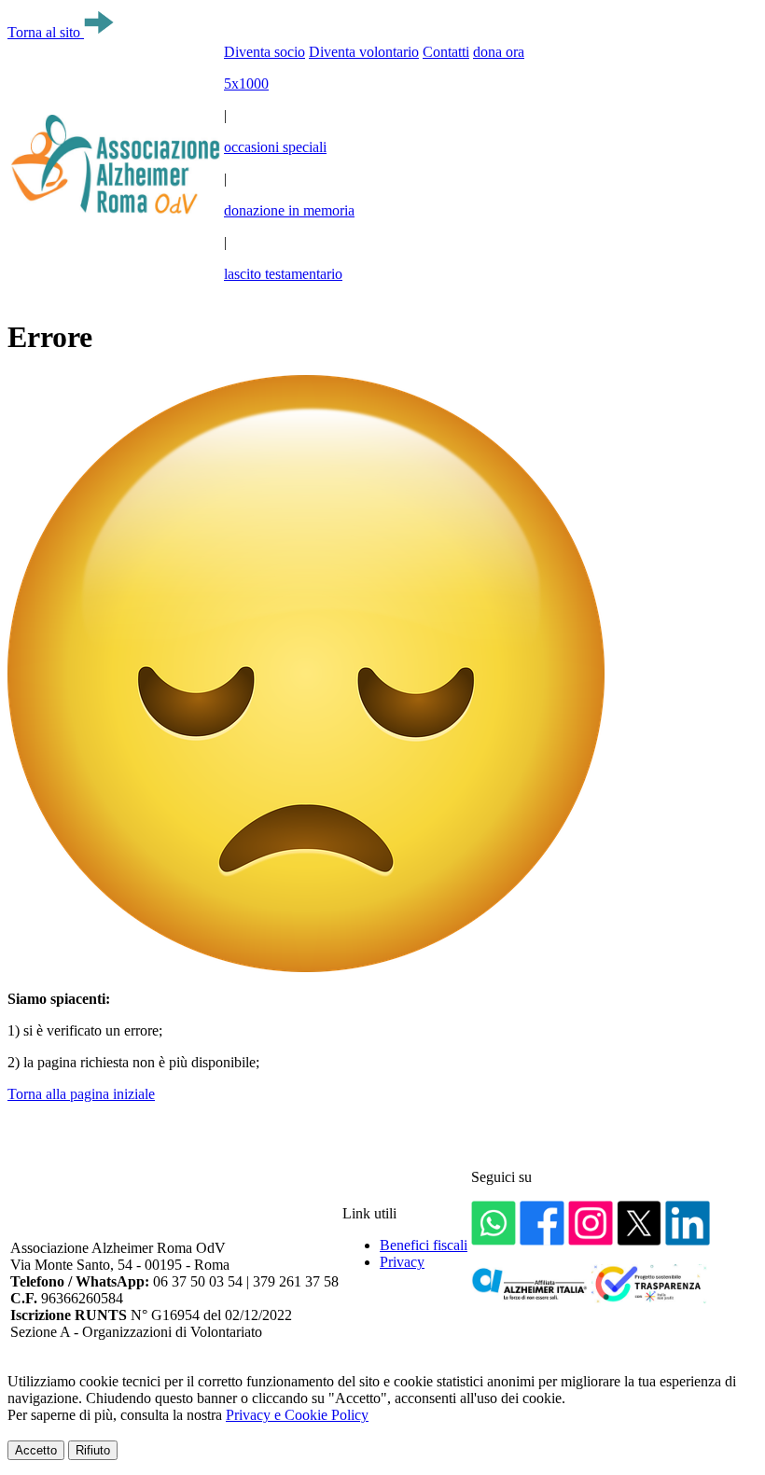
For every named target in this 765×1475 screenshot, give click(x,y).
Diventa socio (264, 52)
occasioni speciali (275, 147)
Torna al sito (45, 32)
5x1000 (246, 83)
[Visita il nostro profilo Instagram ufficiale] (590, 1240)
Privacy (402, 1262)
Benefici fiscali (423, 1245)
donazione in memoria (289, 210)
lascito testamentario (283, 274)
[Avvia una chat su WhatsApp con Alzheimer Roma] (493, 1240)
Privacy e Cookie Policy (297, 1415)
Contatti (446, 52)
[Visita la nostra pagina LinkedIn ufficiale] (687, 1240)
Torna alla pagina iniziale (81, 1094)
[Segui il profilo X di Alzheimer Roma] (639, 1240)
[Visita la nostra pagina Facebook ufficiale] (542, 1240)
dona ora (498, 52)
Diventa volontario (364, 52)
